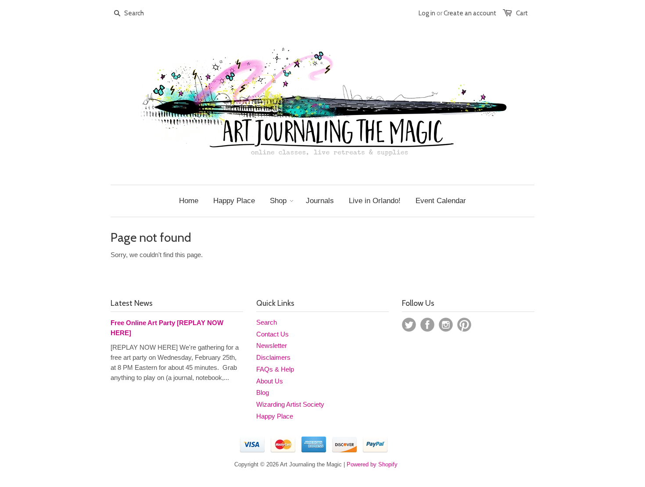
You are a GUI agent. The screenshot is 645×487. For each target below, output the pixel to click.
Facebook (427, 325)
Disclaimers (273, 357)
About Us (269, 381)
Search (266, 322)
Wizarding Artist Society (290, 404)
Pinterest (464, 325)
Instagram (446, 325)
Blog (262, 392)
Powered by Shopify (372, 464)
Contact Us (272, 334)
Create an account (470, 13)
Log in (427, 13)
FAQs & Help (275, 369)
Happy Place (274, 416)
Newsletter (271, 345)
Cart (522, 13)
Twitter (409, 325)
